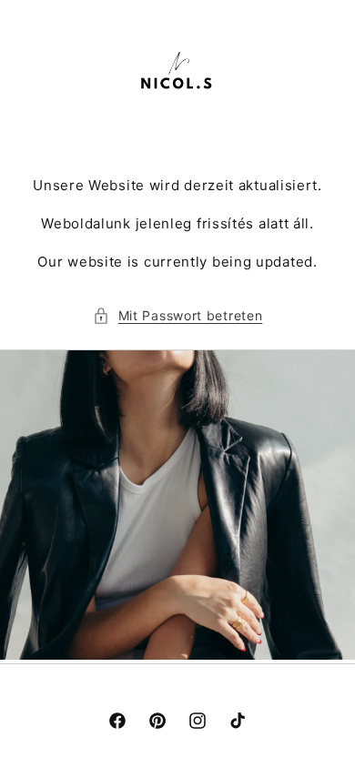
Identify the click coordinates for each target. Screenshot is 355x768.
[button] (178, 315)
